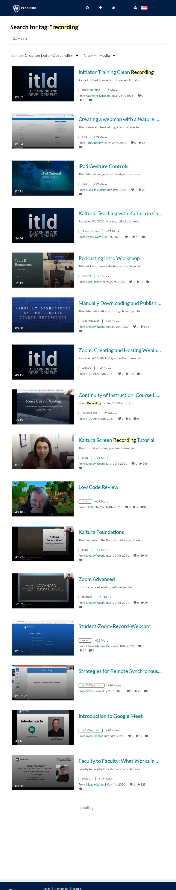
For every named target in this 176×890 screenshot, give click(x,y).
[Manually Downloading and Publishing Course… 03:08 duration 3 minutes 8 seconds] (43, 314)
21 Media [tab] (20, 38)
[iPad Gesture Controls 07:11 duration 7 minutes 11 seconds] (43, 177)
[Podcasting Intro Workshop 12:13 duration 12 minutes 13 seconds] (43, 269)
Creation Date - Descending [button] (42, 55)
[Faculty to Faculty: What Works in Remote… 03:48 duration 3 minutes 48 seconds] (43, 772)
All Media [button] (97, 55)
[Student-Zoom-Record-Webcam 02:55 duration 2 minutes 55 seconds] (43, 637)
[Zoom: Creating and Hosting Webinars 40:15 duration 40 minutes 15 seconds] (43, 361)
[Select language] (145, 8)
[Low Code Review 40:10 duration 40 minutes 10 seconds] (43, 498)
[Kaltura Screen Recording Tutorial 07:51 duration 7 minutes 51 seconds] (43, 451)
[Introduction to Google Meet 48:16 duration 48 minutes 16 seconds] (43, 727)
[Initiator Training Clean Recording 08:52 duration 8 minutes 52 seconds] (43, 83)
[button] (161, 7)
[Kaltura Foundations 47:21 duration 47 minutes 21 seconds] (43, 543)
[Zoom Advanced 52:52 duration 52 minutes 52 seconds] (43, 590)
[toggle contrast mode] (113, 8)
